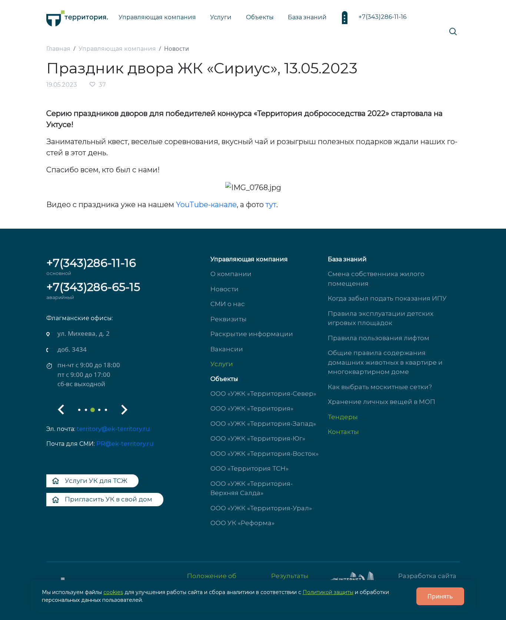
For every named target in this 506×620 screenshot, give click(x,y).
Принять (440, 596)
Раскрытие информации (251, 334)
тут (271, 204)
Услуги (221, 364)
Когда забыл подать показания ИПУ (387, 298)
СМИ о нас (227, 304)
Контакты (343, 431)
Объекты (224, 378)
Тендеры (343, 417)
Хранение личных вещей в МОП (381, 401)
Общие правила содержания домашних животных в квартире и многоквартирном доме (385, 362)
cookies (113, 592)
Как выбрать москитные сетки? (380, 387)
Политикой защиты (328, 592)
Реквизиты (228, 319)
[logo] (77, 16)
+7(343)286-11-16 (382, 16)
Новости (224, 289)
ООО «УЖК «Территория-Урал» (261, 508)
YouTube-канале (206, 204)
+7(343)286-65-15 (93, 287)
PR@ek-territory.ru (125, 443)
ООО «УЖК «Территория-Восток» (264, 453)
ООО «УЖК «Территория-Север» (263, 393)
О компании (231, 274)
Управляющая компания (157, 17)
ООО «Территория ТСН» (249, 468)
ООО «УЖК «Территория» (251, 408)
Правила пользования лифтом (378, 338)
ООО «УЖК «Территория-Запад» (263, 423)
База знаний (307, 17)
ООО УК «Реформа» (242, 523)
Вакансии (226, 349)
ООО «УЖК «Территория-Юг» (257, 438)
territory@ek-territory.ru (113, 428)
